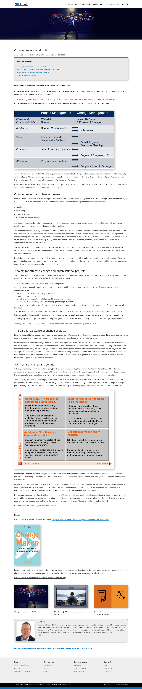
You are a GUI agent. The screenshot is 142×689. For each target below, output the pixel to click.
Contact (109, 4)
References (48, 665)
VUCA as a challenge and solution (30, 75)
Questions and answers (22, 672)
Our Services (72, 4)
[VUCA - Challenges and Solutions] (64, 468)
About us (17, 668)
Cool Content (97, 4)
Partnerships (48, 668)
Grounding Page (123, 685)
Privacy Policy (113, 685)
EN (118, 4)
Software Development (22, 665)
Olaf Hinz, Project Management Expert (43, 55)
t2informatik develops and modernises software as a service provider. (53, 648)
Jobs (45, 672)
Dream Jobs (86, 4)
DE (123, 4)
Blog (105, 665)
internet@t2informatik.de (62, 685)
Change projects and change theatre (31, 66)
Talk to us (77, 665)
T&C (102, 685)
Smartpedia (108, 668)
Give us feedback (80, 668)
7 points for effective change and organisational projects (39, 69)
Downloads (108, 672)
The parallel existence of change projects (33, 72)
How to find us (79, 672)
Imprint (106, 685)
